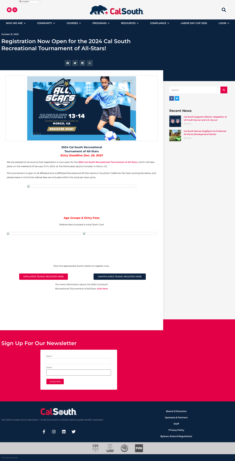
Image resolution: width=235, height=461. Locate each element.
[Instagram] (14, 9)
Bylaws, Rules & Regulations (176, 436)
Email (49, 367)
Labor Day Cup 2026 (194, 23)
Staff (176, 423)
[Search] (223, 90)
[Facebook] (9, 9)
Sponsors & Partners (176, 417)
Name (49, 356)
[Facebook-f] (44, 431)
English (25, 1)
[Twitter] (73, 431)
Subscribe (55, 381)
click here (102, 288)
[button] (224, 10)
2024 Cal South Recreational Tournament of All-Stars (107, 162)
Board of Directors (176, 411)
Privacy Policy (176, 430)
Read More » (188, 124)
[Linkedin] (63, 431)
